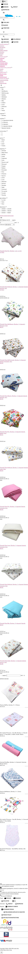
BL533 (1, 470)
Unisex (3, 145)
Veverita (4, 195)
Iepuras (4, 175)
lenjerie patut (3, 215)
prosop (1, 53)
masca (1, 69)
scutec (1, 49)
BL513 (1, 625)
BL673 (1, 327)
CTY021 (2, 289)
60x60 (9, 212)
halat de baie (3, 83)
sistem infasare (3, 50)
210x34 (4, 212)
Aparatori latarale (6, 128)
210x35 (9, 208)
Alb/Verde (4, 97)
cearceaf (2, 58)
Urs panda (4, 191)
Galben (3, 102)
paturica (2, 45)
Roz (3, 108)
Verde (3, 110)
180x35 (4, 208)
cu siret (3, 200)
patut (3, 143)
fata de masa (3, 73)
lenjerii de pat (3, 77)
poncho (2, 81)
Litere (3, 177)
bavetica (2, 52)
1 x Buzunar (5, 122)
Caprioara (4, 158)
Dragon (4, 166)
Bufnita (3, 154)
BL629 (1, 363)
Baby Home (5, 152)
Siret (3, 202)
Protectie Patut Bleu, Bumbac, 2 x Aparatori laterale (12, 623)
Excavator (4, 170)
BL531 (1, 548)
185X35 (4, 210)
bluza (1, 70)
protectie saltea (4, 63)
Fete (3, 141)
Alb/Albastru (5, 91)
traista (1, 75)
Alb (2, 89)
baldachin (2, 66)
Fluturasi (4, 173)
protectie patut (3, 64)
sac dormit (2, 47)
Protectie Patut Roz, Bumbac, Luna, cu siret (10, 251)
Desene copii (5, 162)
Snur (3, 203)
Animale (4, 150)
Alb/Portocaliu (5, 93)
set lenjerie (2, 61)
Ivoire (3, 104)
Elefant (3, 168)
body (1, 55)
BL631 (1, 434)
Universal (4, 189)
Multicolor (4, 106)
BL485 (1, 664)
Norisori (4, 183)
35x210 (9, 210)
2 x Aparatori (5, 124)
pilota (1, 59)
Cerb (3, 160)
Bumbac (4, 115)
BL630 (1, 399)
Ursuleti (4, 193)
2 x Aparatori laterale (7, 126)
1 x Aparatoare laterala (7, 120)
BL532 (1, 587)
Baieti (3, 139)
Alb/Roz (4, 95)
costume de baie (4, 80)
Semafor (4, 185)
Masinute (4, 181)
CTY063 (2, 252)
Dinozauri (4, 164)
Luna (3, 179)
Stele (3, 187)
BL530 (1, 509)
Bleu (3, 100)
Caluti (3, 156)
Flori (3, 171)
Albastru (4, 98)
